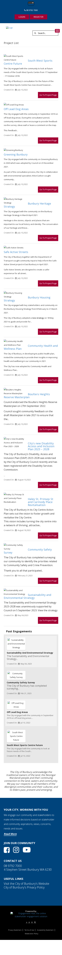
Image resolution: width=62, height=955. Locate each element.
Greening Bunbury (16, 154)
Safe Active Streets (16, 252)
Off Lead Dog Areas (16, 109)
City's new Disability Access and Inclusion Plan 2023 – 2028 (41, 446)
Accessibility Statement (45, 930)
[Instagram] (16, 849)
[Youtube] (27, 849)
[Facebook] (7, 850)
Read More (10, 834)
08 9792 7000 (32, 10)
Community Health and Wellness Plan (31, 347)
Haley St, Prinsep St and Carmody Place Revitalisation (40, 502)
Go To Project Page (48, 95)
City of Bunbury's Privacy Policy (24, 887)
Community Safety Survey (28, 551)
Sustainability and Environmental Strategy (27, 596)
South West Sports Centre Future (28, 62)
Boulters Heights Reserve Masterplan (27, 395)
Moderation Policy (31, 934)
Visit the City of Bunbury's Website (26, 883)
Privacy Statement (15, 930)
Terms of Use (29, 930)
